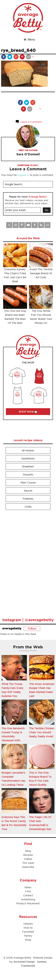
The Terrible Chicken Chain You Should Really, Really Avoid (41, 732)
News (28, 887)
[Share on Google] (16, 57)
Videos (28, 858)
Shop (28, 939)
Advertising (28, 899)
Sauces (28, 490)
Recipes (28, 854)
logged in (23, 175)
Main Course (28, 482)
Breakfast (28, 466)
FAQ (28, 891)
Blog (28, 850)
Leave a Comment (30, 121)
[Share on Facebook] (4, 57)
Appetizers (28, 458)
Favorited (28, 931)
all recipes (28, 450)
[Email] (29, 57)
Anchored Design (24, 961)
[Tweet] (10, 57)
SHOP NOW (27, 411)
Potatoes (28, 498)
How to (28, 927)
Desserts (28, 474)
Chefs (28, 506)
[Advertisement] (26, 562)
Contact (28, 895)
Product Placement (28, 903)
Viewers (28, 923)
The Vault (28, 863)
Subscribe (28, 867)
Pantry (28, 935)
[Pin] (22, 57)
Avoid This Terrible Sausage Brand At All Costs (40, 273)
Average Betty (28, 17)
